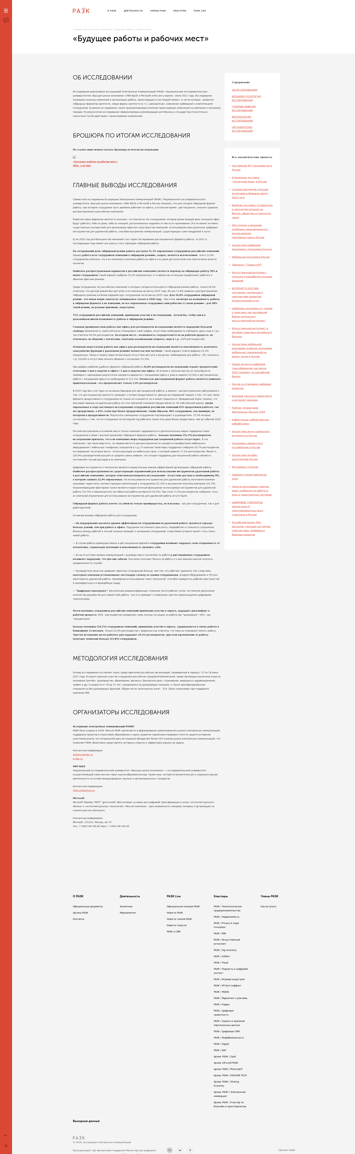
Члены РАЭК (269, 896)
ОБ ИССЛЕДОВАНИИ (244, 90)
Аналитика (106, 29)
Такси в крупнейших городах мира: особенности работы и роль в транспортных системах (252, 490)
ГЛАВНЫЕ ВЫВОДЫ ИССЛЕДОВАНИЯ (244, 108)
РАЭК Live (174, 896)
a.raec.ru (78, 758)
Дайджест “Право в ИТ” (247, 264)
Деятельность (91, 29)
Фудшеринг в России (245, 467)
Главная (77, 29)
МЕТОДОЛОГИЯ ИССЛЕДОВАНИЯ (242, 119)
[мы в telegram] (190, 1150)
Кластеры (221, 896)
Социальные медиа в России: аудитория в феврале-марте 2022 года (250, 193)
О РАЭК (78, 896)
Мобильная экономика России (251, 257)
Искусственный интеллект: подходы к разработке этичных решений (252, 276)
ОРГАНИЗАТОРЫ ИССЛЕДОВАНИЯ (242, 129)
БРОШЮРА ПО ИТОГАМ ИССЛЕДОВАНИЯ (246, 98)
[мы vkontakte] (180, 1150)
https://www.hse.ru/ (84, 790)
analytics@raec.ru (83, 754)
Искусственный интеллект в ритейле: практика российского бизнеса (252, 332)
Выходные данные (86, 1121)
